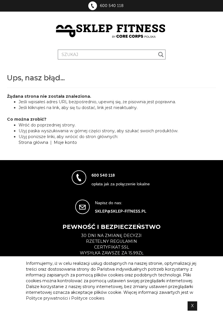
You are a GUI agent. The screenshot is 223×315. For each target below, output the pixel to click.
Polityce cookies (87, 298)
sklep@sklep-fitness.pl (120, 211)
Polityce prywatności (47, 298)
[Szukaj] (161, 54)
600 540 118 (111, 6)
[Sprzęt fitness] (111, 31)
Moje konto (65, 142)
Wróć (24, 125)
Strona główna (33, 142)
